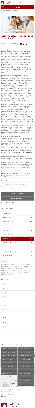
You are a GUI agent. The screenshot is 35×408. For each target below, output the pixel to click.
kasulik (25, 272)
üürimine (12, 270)
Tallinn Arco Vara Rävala (10, 349)
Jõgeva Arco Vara (24, 384)
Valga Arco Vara (24, 380)
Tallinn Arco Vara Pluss (9, 356)
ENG (28, 2)
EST (21, 2)
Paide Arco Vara (24, 363)
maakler (3, 270)
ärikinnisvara (18, 268)
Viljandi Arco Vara (8, 366)
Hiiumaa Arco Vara (25, 373)
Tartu (12, 272)
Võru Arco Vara (24, 366)
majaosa (23, 184)
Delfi (21, 264)
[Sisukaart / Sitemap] (32, 2)
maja (4, 184)
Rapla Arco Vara (24, 370)
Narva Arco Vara (24, 349)
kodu (27, 264)
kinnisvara (4, 264)
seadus (9, 274)
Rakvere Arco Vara (8, 370)
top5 (2, 274)
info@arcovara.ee (6, 399)
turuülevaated (5, 266)
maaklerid (5, 187)
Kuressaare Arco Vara (26, 356)
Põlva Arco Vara (7, 373)
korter (8, 184)
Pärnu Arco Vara (7, 363)
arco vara (13, 264)
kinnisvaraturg (16, 266)
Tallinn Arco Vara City (9, 352)
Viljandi (19, 270)
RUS (25, 2)
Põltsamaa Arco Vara (26, 377)
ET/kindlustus (13, 187)
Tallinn (26, 270)
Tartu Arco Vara (7, 359)
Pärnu (18, 272)
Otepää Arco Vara (25, 359)
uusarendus (16, 184)
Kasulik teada (14, 43)
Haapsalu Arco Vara (25, 352)
